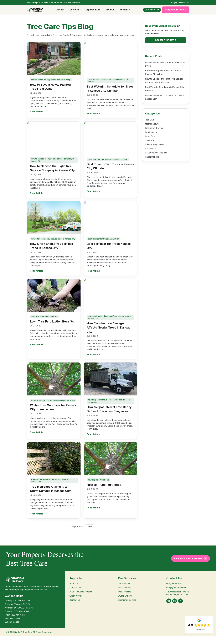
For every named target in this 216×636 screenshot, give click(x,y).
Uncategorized (152, 157)
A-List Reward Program (156, 152)
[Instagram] (174, 600)
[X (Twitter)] (180, 600)
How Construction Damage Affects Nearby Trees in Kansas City (108, 327)
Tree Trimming (124, 591)
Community (150, 148)
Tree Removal (124, 587)
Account (125, 9)
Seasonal (149, 140)
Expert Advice (93, 9)
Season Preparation (154, 144)
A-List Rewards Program (81, 591)
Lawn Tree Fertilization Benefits (52, 321)
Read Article (36, 111)
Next (90, 526)
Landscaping (151, 132)
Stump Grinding (125, 596)
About (60, 9)
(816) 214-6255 (152, 10)
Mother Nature (152, 124)
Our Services (76, 587)
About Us (74, 583)
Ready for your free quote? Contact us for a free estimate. (53, 2)
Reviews (110, 9)
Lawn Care (150, 136)
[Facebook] (168, 600)
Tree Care (149, 119)
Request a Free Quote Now (190, 558)
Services (75, 9)
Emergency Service (154, 128)
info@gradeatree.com (180, 2)
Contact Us (75, 600)
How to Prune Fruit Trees (104, 485)
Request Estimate (175, 9)
